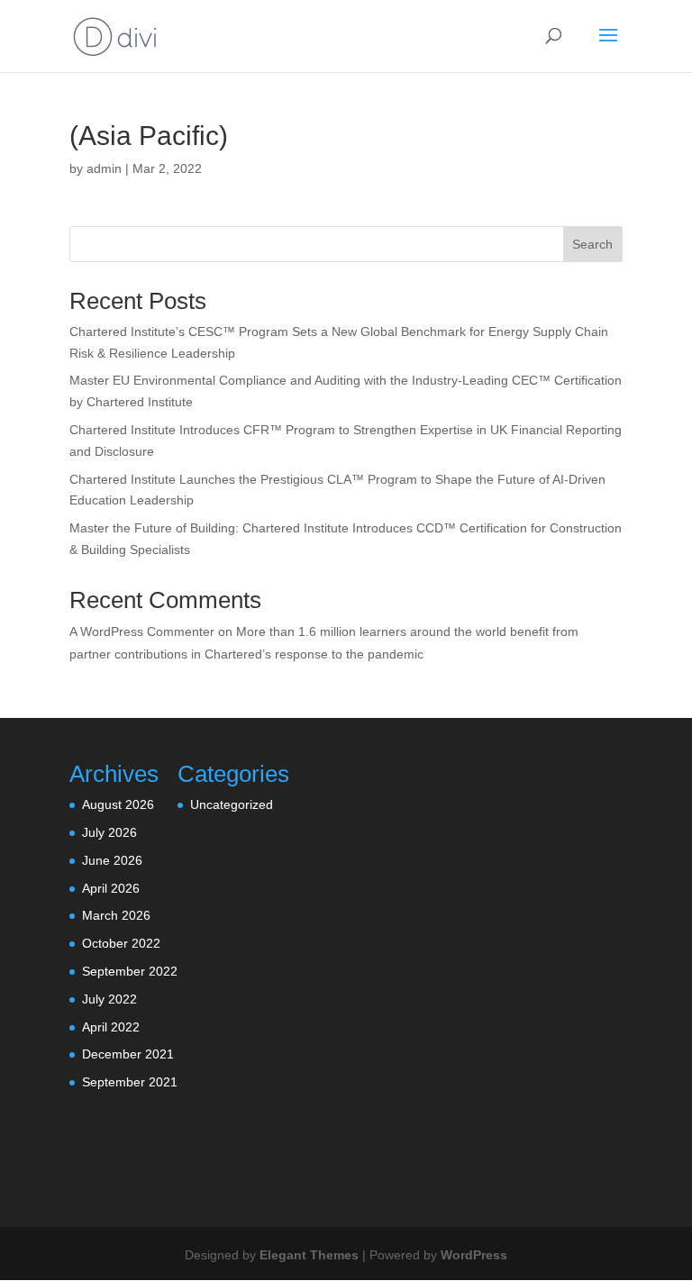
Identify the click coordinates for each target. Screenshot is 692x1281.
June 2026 (112, 860)
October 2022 (121, 943)
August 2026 (118, 804)
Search (592, 244)
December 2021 (128, 1054)
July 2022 (109, 999)
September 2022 (130, 971)
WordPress (474, 1255)
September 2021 (130, 1082)
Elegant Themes (309, 1255)
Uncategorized (231, 804)
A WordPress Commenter (141, 631)
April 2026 (111, 888)
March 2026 (116, 915)
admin (104, 168)
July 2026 (109, 832)
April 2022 (111, 1027)
